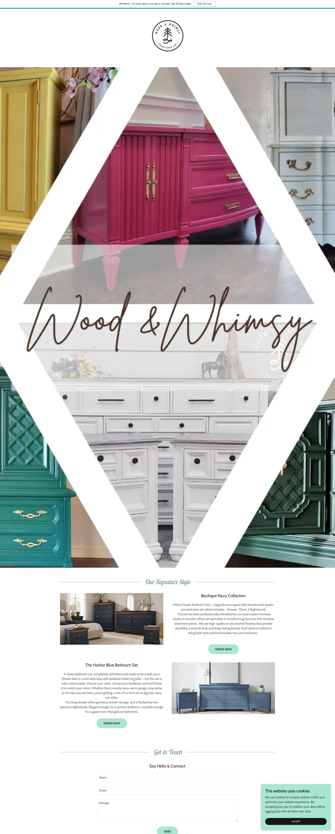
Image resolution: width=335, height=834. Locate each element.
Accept (296, 821)
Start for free (204, 4)
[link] (167, 35)
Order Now (223, 649)
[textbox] (167, 777)
